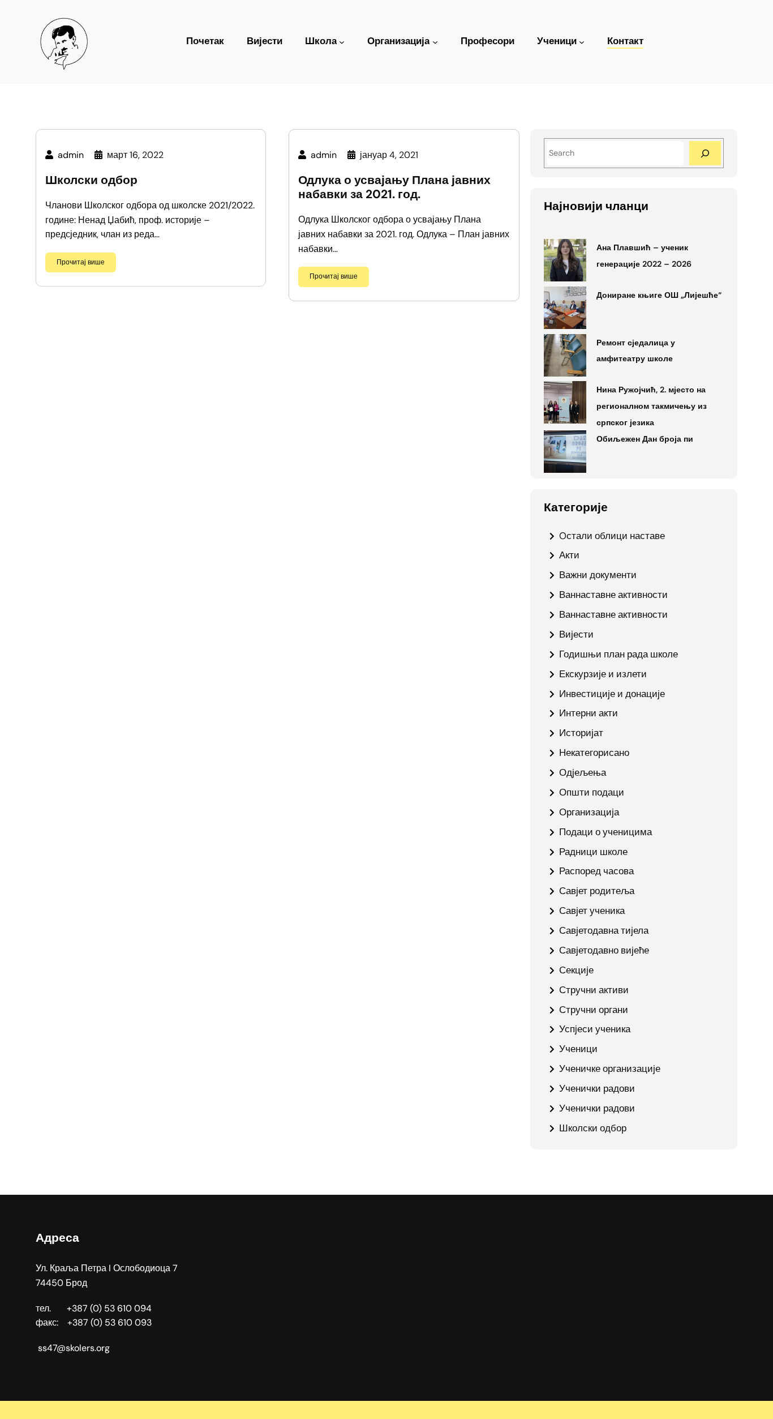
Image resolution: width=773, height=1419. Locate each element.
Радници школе (593, 851)
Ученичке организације (609, 1068)
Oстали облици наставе (612, 535)
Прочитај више (81, 262)
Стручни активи (594, 990)
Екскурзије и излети (603, 674)
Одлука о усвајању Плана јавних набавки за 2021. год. (394, 187)
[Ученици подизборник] (582, 42)
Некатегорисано (594, 752)
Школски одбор (91, 180)
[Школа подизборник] (342, 42)
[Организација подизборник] (435, 42)
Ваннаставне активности (613, 594)
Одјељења (582, 772)
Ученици (557, 41)
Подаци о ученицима (605, 832)
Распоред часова (596, 871)
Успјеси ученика (594, 1029)
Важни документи (598, 575)
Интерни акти (588, 713)
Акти (569, 555)
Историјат (581, 732)
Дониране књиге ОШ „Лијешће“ (659, 295)
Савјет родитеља (596, 890)
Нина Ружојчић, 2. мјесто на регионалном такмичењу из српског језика (651, 406)
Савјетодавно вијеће (604, 950)
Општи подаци (591, 792)
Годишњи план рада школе (618, 654)
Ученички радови (597, 1088)
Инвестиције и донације (612, 693)
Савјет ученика (592, 910)
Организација (398, 41)
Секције (576, 970)
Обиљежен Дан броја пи (644, 439)
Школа (321, 41)
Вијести (576, 634)
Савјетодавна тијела (604, 930)
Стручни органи (593, 1009)
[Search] (705, 153)
